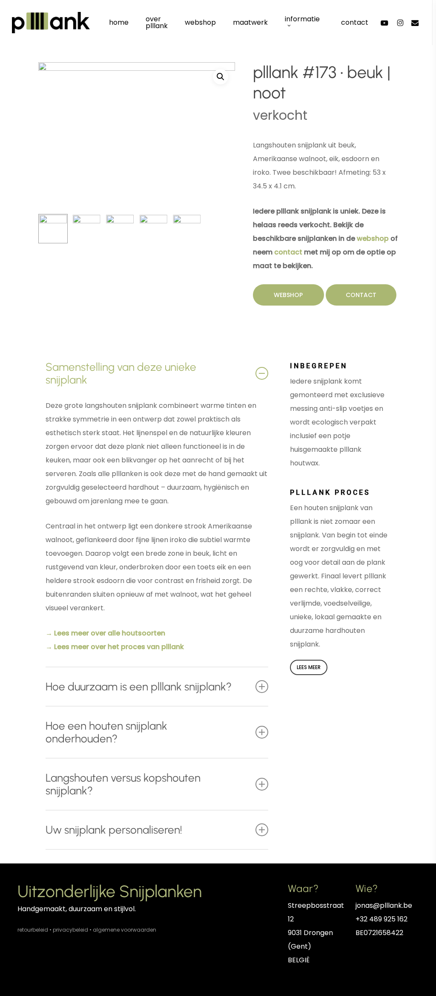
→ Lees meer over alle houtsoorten (105, 633)
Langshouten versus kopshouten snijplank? (123, 784)
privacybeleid (70, 929)
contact (288, 252)
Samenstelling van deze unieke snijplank (121, 373)
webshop (373, 238)
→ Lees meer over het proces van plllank (115, 647)
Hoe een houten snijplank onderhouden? (106, 732)
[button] (220, 76)
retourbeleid (32, 929)
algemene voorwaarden (124, 929)
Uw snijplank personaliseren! (114, 830)
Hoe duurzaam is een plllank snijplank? (139, 686)
